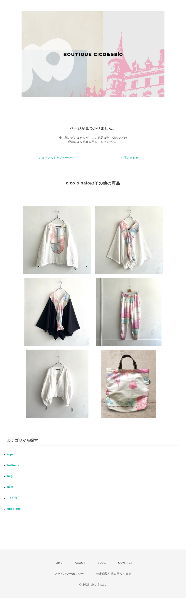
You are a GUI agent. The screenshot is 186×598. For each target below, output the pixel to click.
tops (10, 454)
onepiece (14, 508)
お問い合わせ (130, 157)
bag (10, 476)
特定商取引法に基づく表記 (114, 573)
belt (10, 487)
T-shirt (12, 498)
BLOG (102, 562)
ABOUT (80, 562)
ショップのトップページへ (56, 157)
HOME (58, 562)
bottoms (13, 465)
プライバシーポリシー (69, 573)
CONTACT (125, 562)
